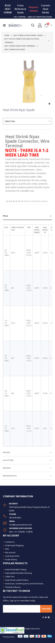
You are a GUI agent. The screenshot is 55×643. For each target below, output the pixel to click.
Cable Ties (10, 576)
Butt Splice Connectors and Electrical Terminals (21, 40)
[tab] (27, 216)
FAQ (7, 549)
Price (5, 215)
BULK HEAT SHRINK (8, 9)
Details (6, 452)
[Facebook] (43, 617)
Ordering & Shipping (14, 545)
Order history (11, 559)
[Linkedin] (48, 617)
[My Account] (40, 25)
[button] (49, 103)
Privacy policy (8, 637)
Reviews (7, 468)
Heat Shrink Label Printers (17, 580)
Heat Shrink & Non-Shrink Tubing (28, 35)
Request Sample (33, 9)
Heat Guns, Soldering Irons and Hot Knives (24, 583)
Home (6, 35)
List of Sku (8, 460)
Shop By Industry (13, 587)
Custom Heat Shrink (45, 9)
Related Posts (10, 475)
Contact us (10, 542)
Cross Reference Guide (20, 9)
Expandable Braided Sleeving (18, 573)
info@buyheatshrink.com (20, 524)
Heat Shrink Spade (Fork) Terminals (19, 46)
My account (10, 552)
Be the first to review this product (33, 201)
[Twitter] (46, 617)
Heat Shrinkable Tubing (15, 569)
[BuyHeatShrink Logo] (13, 25)
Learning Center (12, 556)
